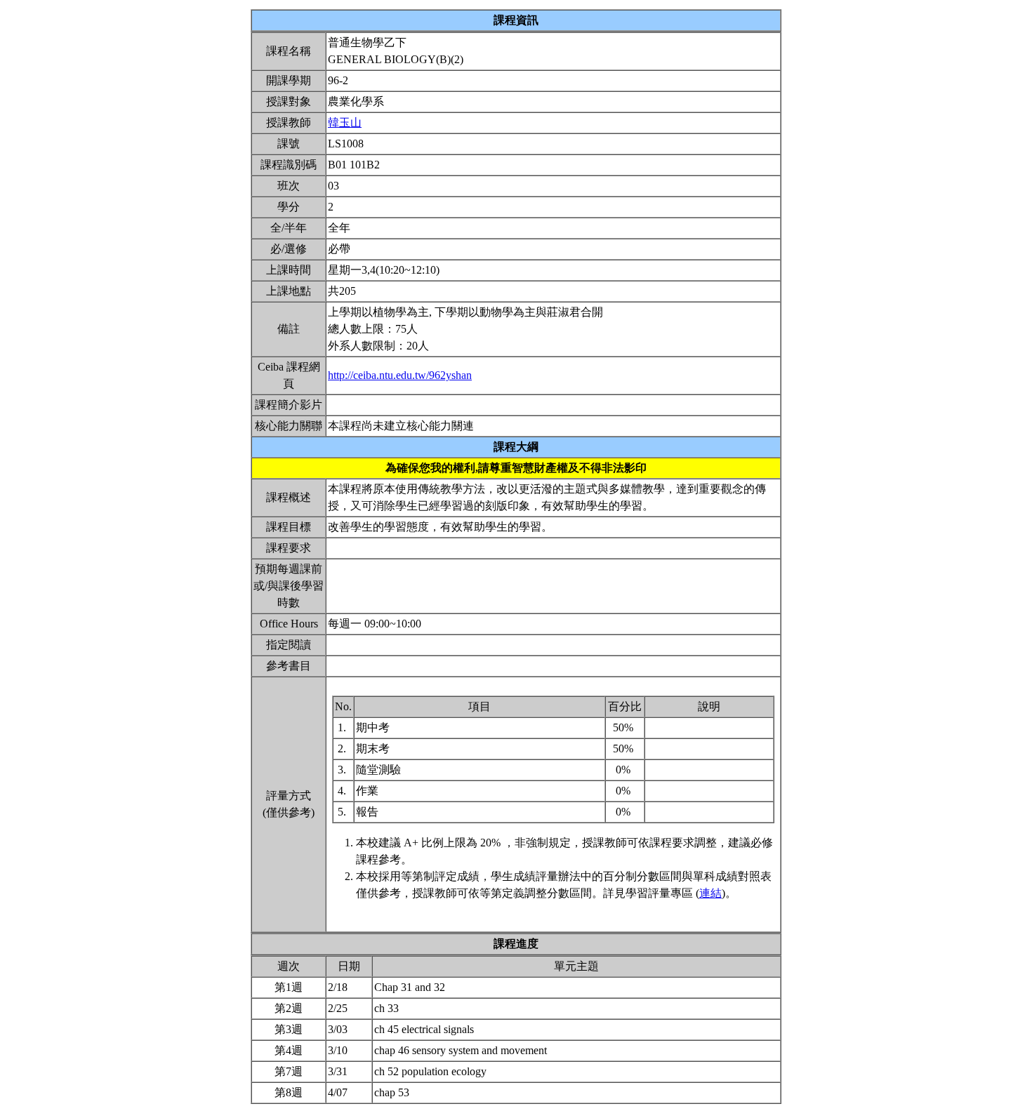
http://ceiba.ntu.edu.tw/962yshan (400, 375)
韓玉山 (345, 122)
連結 (710, 893)
